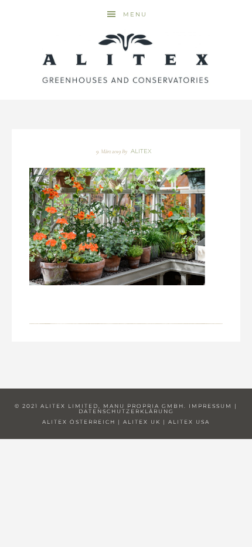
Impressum (210, 406)
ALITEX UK (142, 421)
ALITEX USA (189, 421)
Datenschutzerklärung (126, 411)
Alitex (126, 58)
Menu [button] (135, 14)
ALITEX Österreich (78, 421)
